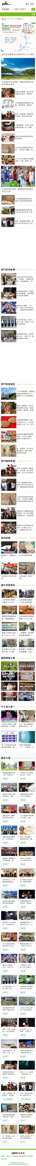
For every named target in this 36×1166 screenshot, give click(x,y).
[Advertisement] (18, 248)
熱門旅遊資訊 (8, 384)
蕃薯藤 (6, 3)
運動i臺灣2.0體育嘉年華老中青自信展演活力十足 (9, 818)
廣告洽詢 (4, 1159)
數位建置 (30, 1156)
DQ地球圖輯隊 (7, 1099)
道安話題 (5, 537)
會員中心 (9, 1156)
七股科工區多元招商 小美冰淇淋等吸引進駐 (26, 1010)
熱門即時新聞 (8, 269)
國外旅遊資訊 (8, 585)
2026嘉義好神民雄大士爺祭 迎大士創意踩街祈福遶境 (26, 818)
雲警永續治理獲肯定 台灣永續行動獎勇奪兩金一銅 (9, 839)
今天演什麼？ (8, 706)
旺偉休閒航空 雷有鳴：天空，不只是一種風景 (9, 1053)
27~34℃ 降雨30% (15, 19)
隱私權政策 (22, 1156)
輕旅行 (5, 1120)
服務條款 (15, 1156)
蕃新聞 (5, 779)
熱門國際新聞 (8, 460)
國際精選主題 (8, 657)
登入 (27, 4)
